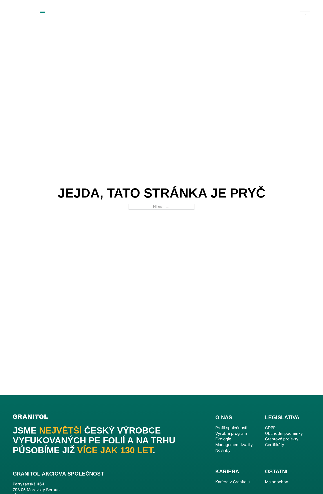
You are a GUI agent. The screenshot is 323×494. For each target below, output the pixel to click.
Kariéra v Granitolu (232, 481)
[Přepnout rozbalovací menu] (118, 14)
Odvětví (101, 14)
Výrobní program (231, 433)
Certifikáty (274, 444)
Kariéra (163, 14)
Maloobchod (202, 14)
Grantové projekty (281, 439)
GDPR (270, 427)
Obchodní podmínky (284, 433)
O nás (131, 14)
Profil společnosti (231, 427)
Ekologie (223, 439)
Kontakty (232, 14)
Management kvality (234, 444)
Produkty (76, 14)
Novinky (222, 450)
